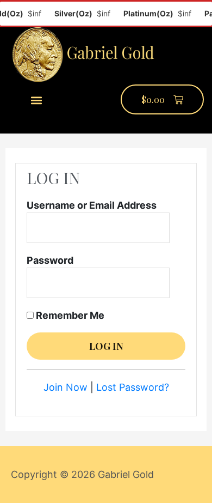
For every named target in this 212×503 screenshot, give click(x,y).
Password (50, 260)
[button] (37, 100)
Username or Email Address (92, 205)
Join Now (65, 387)
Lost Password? (132, 387)
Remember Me (69, 315)
